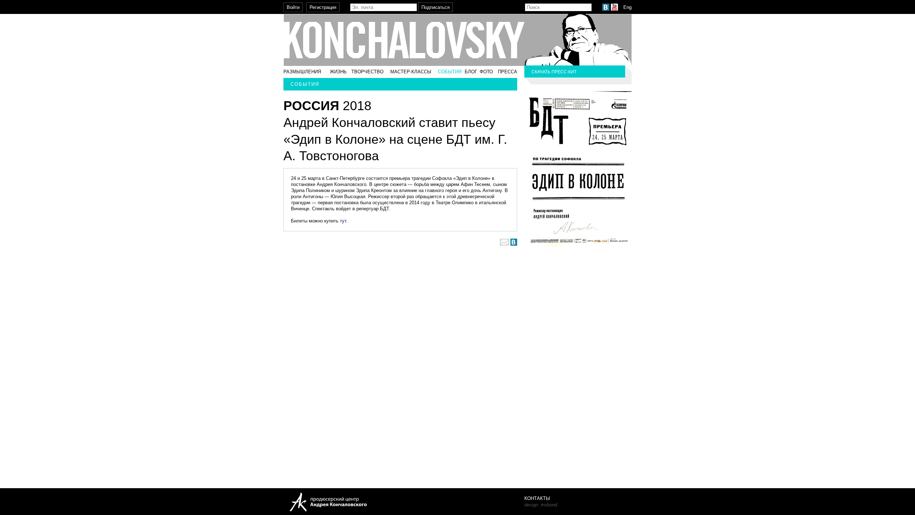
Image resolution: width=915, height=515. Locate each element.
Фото (486, 71)
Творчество (367, 71)
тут (343, 221)
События (449, 71)
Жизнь (338, 71)
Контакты (537, 498)
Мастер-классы (410, 71)
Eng (627, 7)
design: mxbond (540, 504)
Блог (471, 71)
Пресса (507, 71)
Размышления (302, 71)
